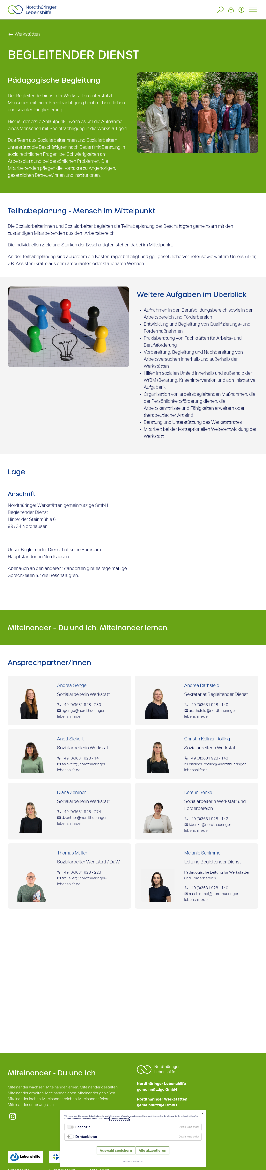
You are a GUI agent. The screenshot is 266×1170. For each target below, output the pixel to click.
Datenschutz (138, 1161)
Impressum (127, 1161)
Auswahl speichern (116, 1150)
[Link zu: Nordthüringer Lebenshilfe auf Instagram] (13, 1118)
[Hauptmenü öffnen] (253, 9)
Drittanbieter (86, 1137)
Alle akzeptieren (152, 1150)
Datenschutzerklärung (119, 1119)
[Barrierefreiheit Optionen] (241, 9)
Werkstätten (27, 34)
